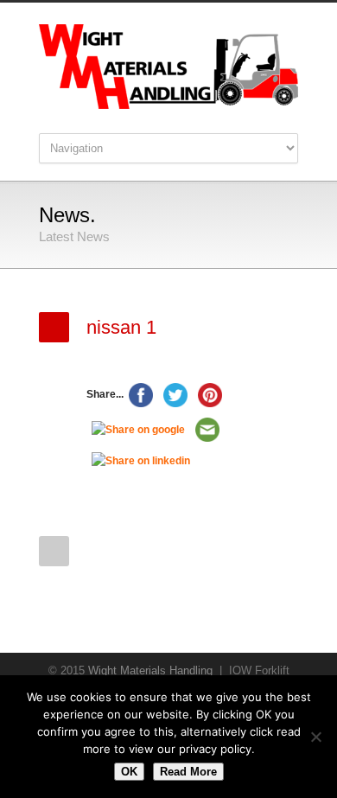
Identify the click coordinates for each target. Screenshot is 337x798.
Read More (188, 771)
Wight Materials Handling (150, 670)
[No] (315, 736)
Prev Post (54, 551)
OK (129, 771)
